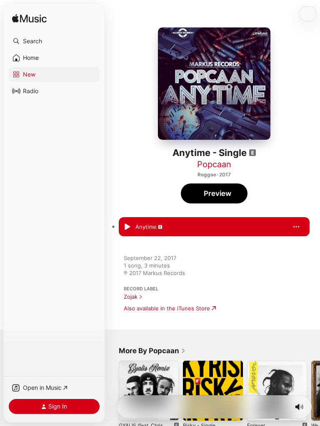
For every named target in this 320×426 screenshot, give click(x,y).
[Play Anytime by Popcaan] (127, 226)
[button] (54, 41)
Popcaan (214, 164)
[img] (29, 19)
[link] (152, 350)
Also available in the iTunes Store (167, 308)
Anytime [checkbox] (146, 226)
